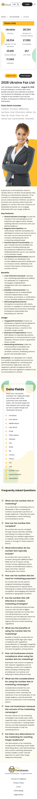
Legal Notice (18, 795)
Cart (14, 4)
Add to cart (11, 76)
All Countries (14, 17)
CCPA (18, 787)
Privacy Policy (18, 783)
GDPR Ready (18, 791)
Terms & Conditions (18, 779)
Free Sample (25, 76)
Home (3, 17)
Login (27, 4)
